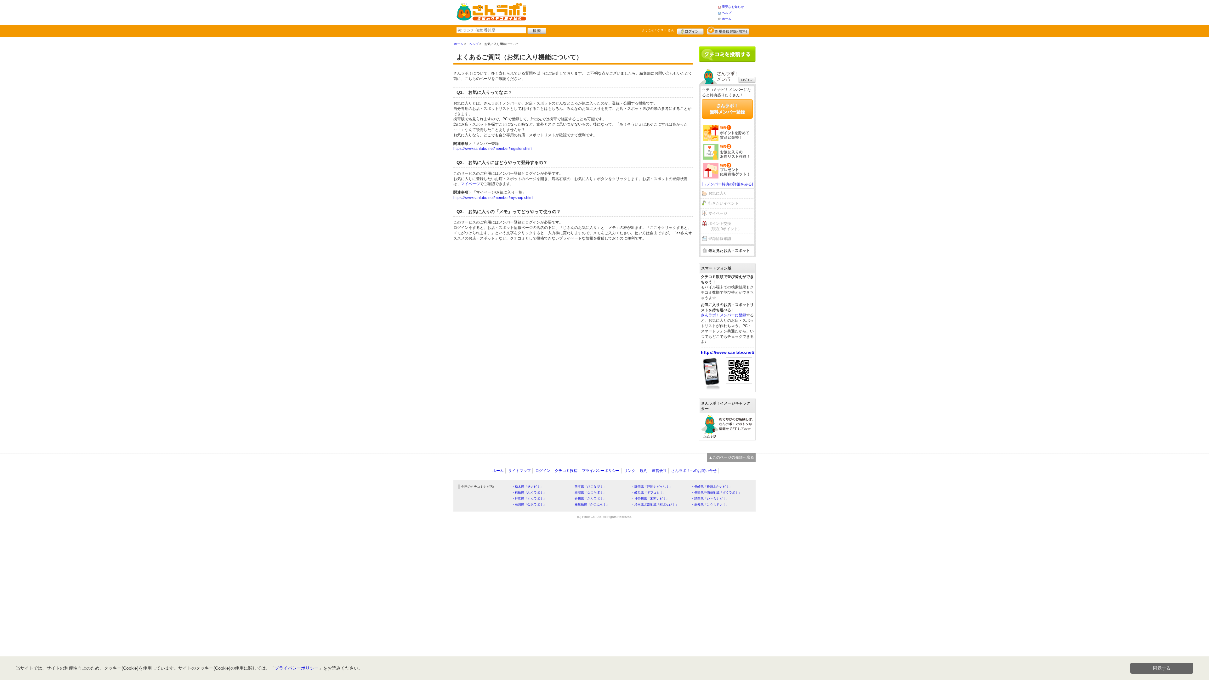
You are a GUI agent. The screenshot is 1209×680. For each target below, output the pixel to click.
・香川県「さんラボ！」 (588, 498)
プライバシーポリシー (601, 470)
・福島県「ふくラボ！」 (529, 492)
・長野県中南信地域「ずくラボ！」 (716, 492)
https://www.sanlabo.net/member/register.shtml (492, 148)
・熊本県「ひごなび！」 (588, 486)
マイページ (470, 184)
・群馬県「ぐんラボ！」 (529, 498)
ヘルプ (726, 12)
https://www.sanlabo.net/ (727, 352)
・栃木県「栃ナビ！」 (527, 486)
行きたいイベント (723, 203)
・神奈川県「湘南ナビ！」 (650, 498)
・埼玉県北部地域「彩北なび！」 (654, 504)
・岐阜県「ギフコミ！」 (648, 492)
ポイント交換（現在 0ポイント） (725, 226)
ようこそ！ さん (658, 30)
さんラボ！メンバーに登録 (723, 315)
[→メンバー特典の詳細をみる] (727, 184)
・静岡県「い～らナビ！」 (710, 498)
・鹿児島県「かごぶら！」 (590, 504)
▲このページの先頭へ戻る (731, 457)
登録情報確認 (719, 238)
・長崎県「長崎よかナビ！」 (711, 486)
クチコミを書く (727, 54)
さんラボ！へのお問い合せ (694, 470)
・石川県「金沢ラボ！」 (529, 504)
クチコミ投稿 (566, 470)
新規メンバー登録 (728, 30)
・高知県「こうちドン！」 (710, 504)
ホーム (726, 18)
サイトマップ (519, 470)
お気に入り (717, 193)
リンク (629, 470)
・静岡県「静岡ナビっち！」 (651, 486)
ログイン (690, 30)
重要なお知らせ (733, 6)
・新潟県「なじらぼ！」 (588, 492)
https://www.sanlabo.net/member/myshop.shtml (493, 198)
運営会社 (659, 470)
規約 (643, 470)
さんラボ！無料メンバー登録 (727, 108)
